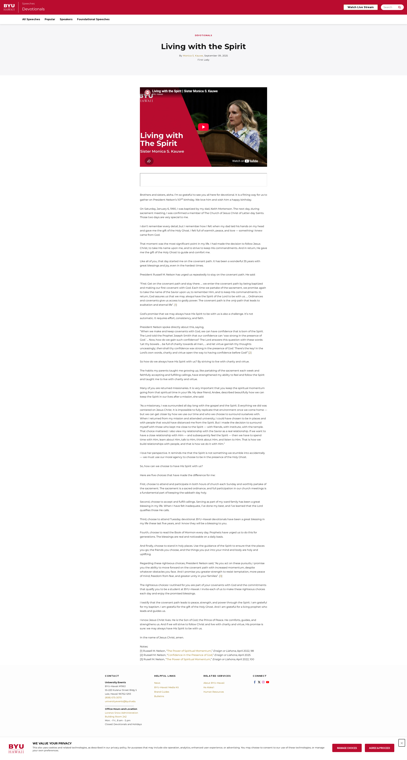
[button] (402, 742)
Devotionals (33, 9)
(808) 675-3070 (113, 697)
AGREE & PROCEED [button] (379, 748)
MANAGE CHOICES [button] (347, 748)
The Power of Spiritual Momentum (189, 650)
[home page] (9, 7)
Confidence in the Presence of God (190, 655)
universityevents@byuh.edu (120, 701)
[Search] (399, 7)
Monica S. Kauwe (193, 55)
